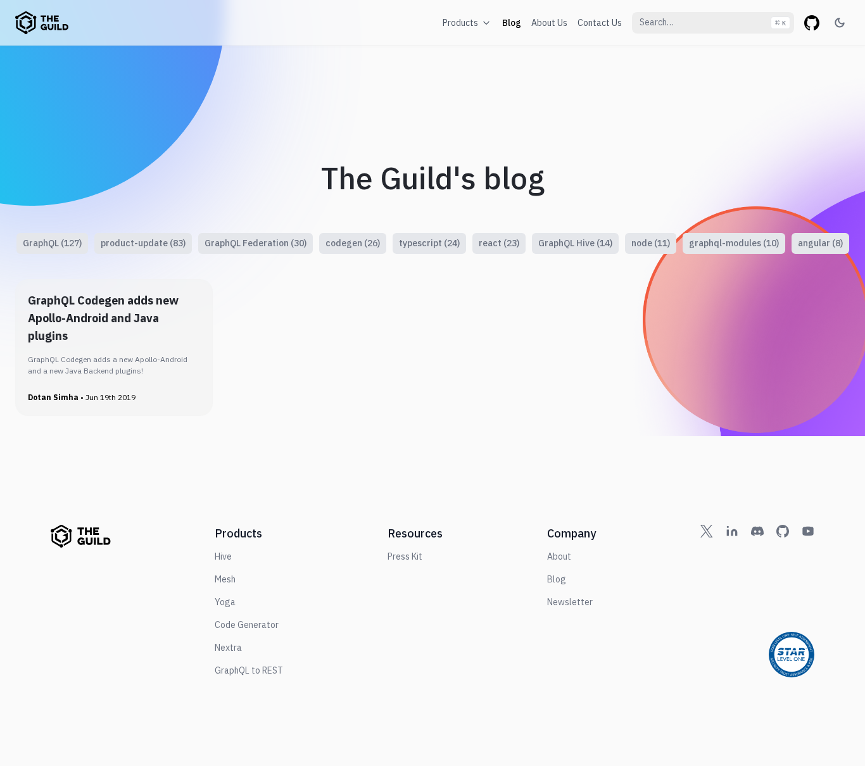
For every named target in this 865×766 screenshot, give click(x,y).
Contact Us (600, 22)
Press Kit (405, 556)
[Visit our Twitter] (706, 601)
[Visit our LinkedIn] (732, 601)
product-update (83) (143, 243)
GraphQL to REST (249, 670)
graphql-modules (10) (734, 243)
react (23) (499, 243)
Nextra (228, 647)
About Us (549, 22)
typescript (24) (429, 243)
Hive (223, 556)
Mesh (225, 579)
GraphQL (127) (52, 243)
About (559, 556)
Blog (511, 22)
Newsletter (570, 602)
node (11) (650, 243)
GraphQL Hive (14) (575, 243)
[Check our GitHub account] (782, 601)
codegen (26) (352, 243)
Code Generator (247, 625)
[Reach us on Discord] (757, 601)
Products (460, 22)
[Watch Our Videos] (808, 601)
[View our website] (41, 22)
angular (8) (820, 243)
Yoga (225, 602)
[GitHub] (811, 22)
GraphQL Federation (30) (255, 243)
